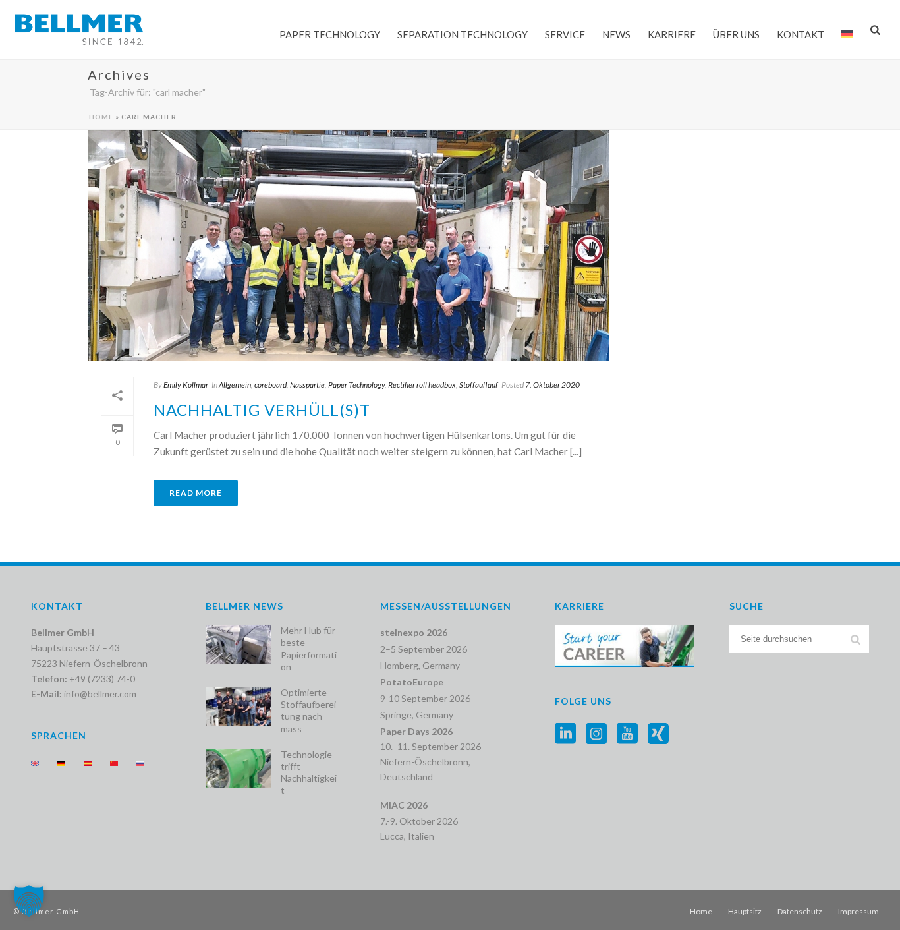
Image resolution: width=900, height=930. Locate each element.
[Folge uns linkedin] (565, 734)
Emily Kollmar (185, 385)
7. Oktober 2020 (552, 385)
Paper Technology (329, 34)
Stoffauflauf (478, 385)
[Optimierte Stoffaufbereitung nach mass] (238, 706)
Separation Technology (462, 34)
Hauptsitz (745, 911)
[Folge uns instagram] (596, 734)
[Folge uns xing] (658, 734)
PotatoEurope (411, 681)
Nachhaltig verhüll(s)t (262, 409)
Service (565, 34)
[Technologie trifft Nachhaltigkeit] (238, 768)
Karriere (672, 34)
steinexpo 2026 (413, 632)
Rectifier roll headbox (422, 385)
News (616, 34)
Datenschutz (799, 911)
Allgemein (235, 385)
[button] (29, 901)
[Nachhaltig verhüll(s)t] (348, 245)
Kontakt (800, 34)
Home (101, 117)
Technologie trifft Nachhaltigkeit (309, 772)
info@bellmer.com (100, 693)
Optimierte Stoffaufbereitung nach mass (308, 710)
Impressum (858, 911)
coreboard (270, 385)
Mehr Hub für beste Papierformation (309, 648)
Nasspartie (307, 385)
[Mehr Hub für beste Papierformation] (238, 644)
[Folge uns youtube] (627, 734)
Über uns (736, 34)
